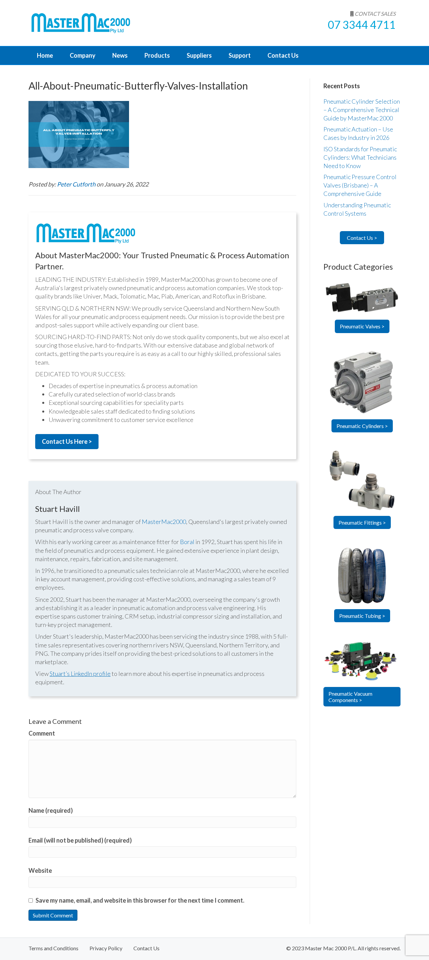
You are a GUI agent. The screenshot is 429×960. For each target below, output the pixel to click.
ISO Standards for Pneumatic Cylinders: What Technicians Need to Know (360, 157)
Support (240, 55)
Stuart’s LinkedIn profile (80, 673)
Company (83, 55)
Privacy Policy (105, 948)
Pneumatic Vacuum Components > (350, 696)
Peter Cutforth (77, 184)
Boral (187, 541)
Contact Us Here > (67, 441)
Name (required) (50, 810)
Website (40, 870)
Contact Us (283, 55)
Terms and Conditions (53, 948)
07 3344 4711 (361, 24)
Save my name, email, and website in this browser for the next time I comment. (140, 900)
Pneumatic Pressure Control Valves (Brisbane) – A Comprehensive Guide (359, 185)
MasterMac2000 (164, 521)
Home (45, 55)
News (120, 55)
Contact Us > (362, 237)
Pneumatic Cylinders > (362, 426)
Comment (41, 733)
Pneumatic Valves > (362, 326)
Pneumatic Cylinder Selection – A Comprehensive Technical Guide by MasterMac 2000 (361, 110)
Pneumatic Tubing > (362, 615)
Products (157, 55)
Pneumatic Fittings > (362, 522)
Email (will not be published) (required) (80, 840)
